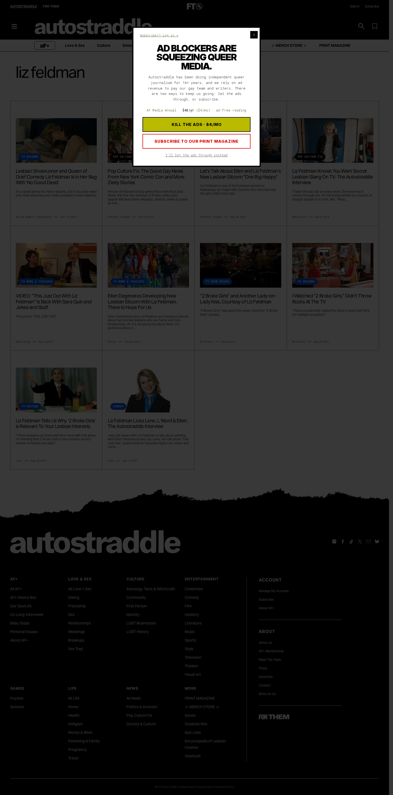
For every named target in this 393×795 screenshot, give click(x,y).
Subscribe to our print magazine (196, 141)
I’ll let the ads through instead (196, 155)
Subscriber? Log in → (159, 35)
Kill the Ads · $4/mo (197, 124)
